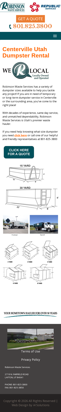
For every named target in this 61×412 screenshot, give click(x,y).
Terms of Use (30, 351)
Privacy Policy (30, 359)
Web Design (20, 405)
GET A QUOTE (30, 18)
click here (20, 135)
